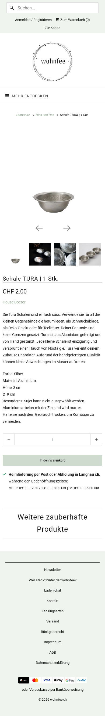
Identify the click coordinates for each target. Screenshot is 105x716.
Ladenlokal (52, 590)
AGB (52, 652)
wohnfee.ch (58, 699)
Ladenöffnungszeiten (49, 481)
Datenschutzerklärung (52, 663)
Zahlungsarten (52, 611)
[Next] (66, 228)
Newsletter (52, 570)
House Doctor (14, 302)
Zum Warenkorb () (74, 20)
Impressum (52, 642)
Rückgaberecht (52, 632)
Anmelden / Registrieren (33, 20)
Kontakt (52, 601)
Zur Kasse (52, 28)
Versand (52, 621)
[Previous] (38, 228)
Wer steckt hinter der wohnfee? (52, 580)
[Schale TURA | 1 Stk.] (52, 173)
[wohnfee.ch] (52, 62)
